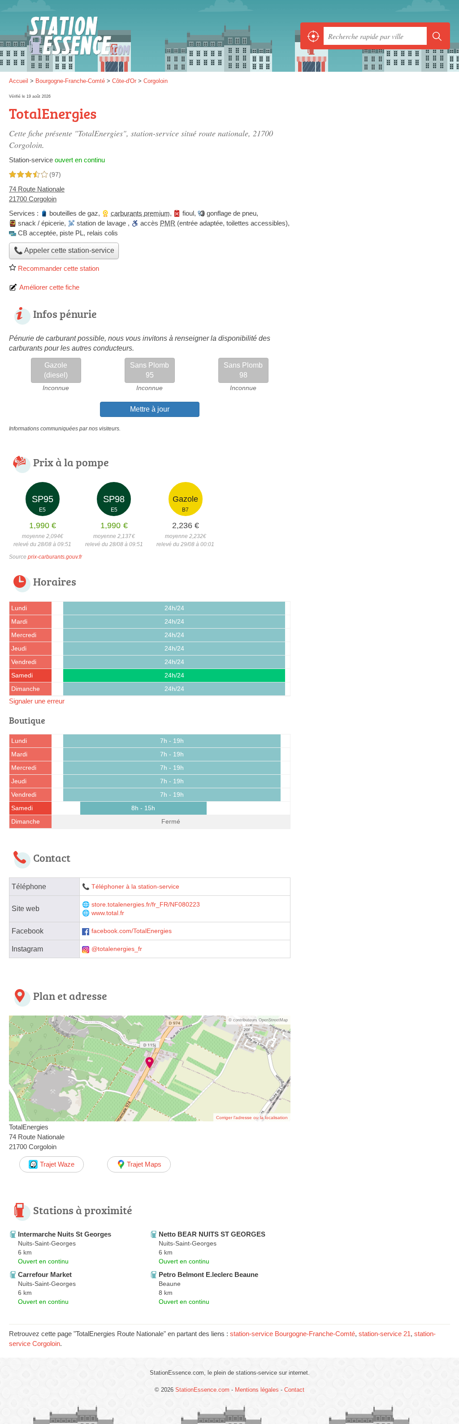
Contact (294, 1389)
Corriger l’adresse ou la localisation (252, 1117)
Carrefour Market (45, 1274)
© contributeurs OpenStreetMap (258, 1020)
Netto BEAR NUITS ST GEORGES (212, 1234)
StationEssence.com (74, 36)
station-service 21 (385, 1333)
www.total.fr (107, 913)
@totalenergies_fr (116, 949)
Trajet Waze (57, 1164)
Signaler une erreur (37, 701)
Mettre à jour (149, 409)
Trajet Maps (144, 1164)
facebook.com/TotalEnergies (131, 931)
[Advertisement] (374, 1083)
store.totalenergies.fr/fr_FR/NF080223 (145, 904)
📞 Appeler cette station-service (64, 250)
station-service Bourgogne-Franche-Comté (292, 1333)
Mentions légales (257, 1389)
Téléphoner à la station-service (135, 886)
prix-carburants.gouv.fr (55, 557)
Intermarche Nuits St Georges (64, 1234)
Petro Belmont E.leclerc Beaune (208, 1274)
